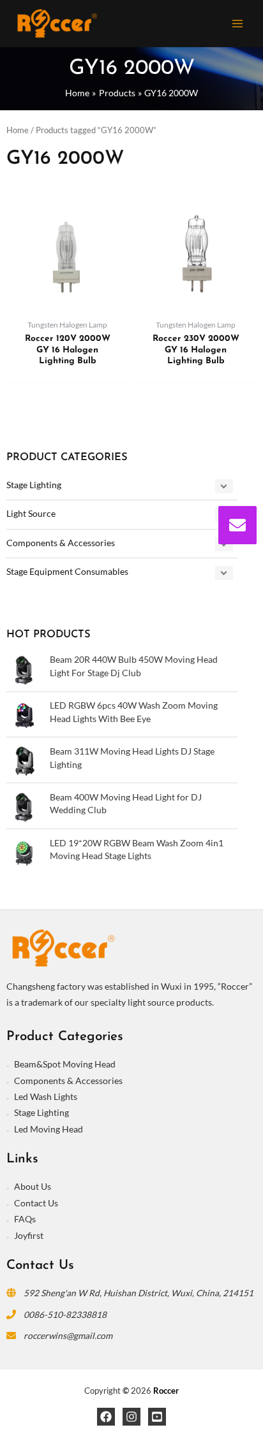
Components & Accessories (60, 542)
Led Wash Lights (45, 1096)
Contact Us (36, 1202)
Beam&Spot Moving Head (65, 1064)
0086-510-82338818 (65, 1314)
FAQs (25, 1218)
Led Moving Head (48, 1129)
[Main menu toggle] (237, 23)
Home (17, 130)
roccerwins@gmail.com (68, 1335)
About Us (32, 1186)
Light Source (31, 513)
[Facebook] (106, 1417)
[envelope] (237, 525)
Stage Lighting (33, 484)
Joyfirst (28, 1235)
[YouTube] (157, 1417)
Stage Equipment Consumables (67, 571)
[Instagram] (131, 1417)
